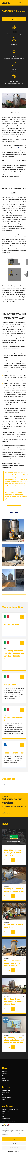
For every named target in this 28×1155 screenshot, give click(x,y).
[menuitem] (20, 3)
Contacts (4, 1073)
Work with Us (5, 1080)
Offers (3, 1100)
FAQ (3, 1076)
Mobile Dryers (6, 1090)
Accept (14, 1139)
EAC (3, 1116)
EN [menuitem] (20, 3)
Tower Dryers (5, 1092)
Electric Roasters (6, 1097)
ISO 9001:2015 (6, 1111)
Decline (14, 1143)
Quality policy (6, 1119)
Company (4, 1071)
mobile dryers (17, 148)
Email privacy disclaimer (8, 1121)
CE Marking (5, 1114)
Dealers (4, 1078)
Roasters (4, 1095)
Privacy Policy (10, 1151)
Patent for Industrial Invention (10, 1109)
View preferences (14, 1147)
